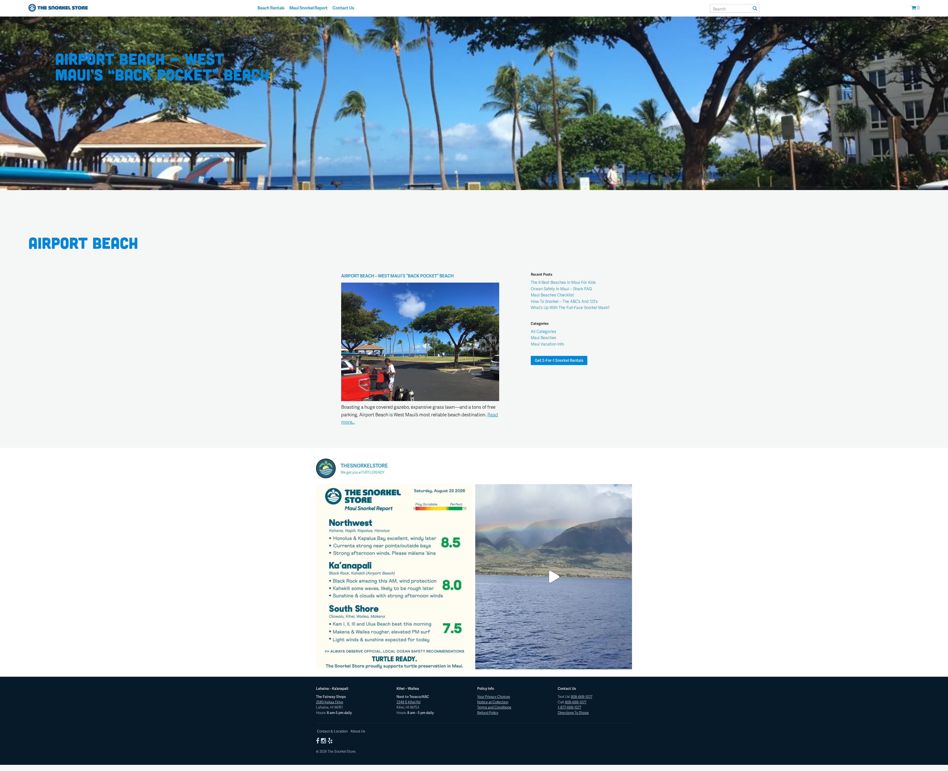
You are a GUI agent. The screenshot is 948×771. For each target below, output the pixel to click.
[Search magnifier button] (755, 8)
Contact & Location (332, 731)
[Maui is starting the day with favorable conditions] (394, 576)
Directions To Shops (573, 712)
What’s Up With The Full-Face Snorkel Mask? (570, 307)
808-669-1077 (581, 696)
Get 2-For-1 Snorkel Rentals (559, 360)
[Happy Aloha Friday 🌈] (553, 576)
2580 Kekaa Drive (329, 701)
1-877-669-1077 (569, 707)
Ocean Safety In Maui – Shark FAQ (561, 288)
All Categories (543, 331)
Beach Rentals (270, 8)
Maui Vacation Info (547, 344)
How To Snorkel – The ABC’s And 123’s (564, 301)
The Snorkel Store (58, 8)
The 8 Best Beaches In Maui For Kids (563, 282)
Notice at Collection (492, 701)
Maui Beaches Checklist (552, 295)
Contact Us (343, 8)
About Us (358, 731)
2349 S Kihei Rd (408, 701)
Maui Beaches (543, 337)
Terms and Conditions (494, 707)
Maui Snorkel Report (308, 8)
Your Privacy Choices (493, 696)
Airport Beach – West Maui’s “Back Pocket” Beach (397, 276)
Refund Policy (487, 712)
